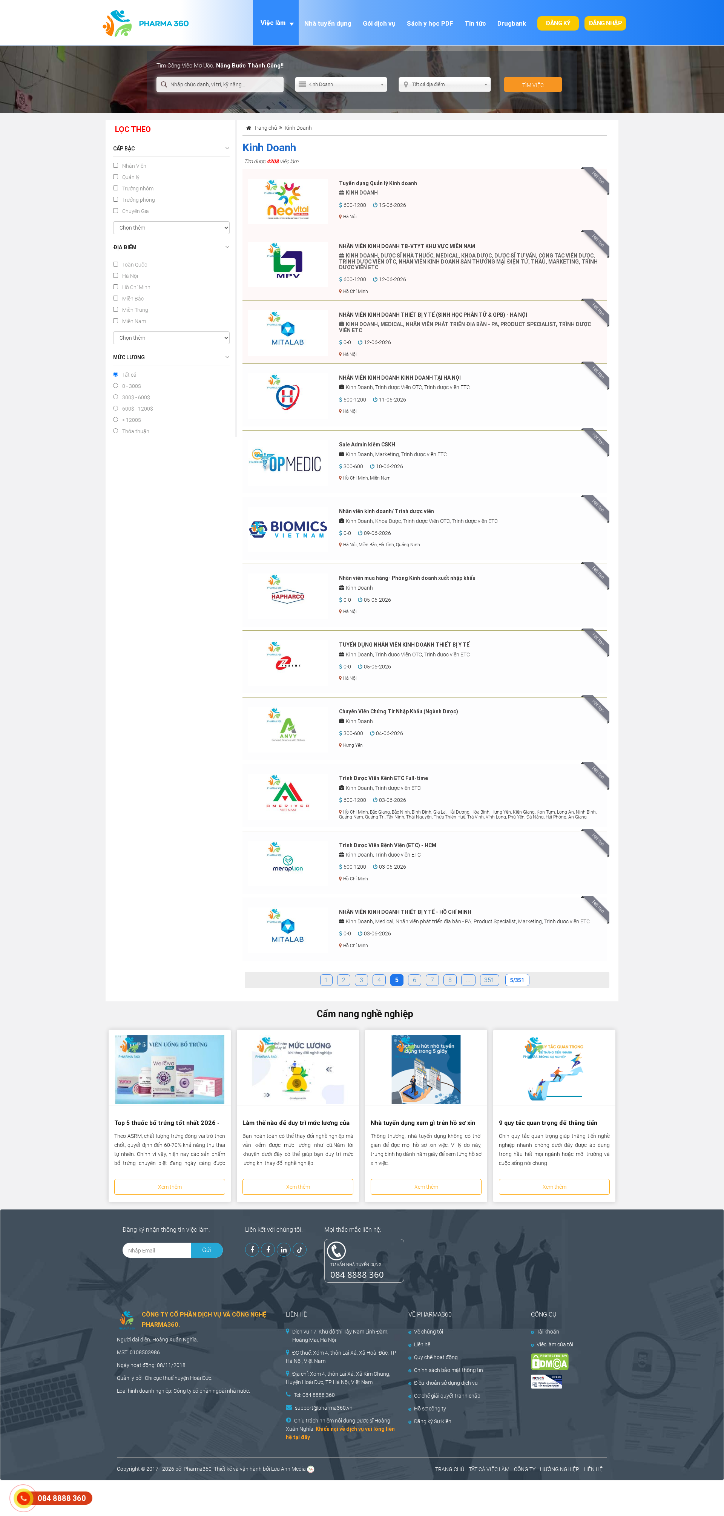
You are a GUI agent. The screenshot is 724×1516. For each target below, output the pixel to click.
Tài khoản (548, 1332)
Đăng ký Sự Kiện (432, 1421)
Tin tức (475, 23)
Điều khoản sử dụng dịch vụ (446, 1383)
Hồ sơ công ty (430, 1409)
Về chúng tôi (428, 1332)
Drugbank (511, 23)
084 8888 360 (357, 1274)
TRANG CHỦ (449, 1469)
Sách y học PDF (430, 23)
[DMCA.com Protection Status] (562, 1361)
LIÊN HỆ (593, 1469)
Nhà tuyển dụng (327, 23)
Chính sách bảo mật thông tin (448, 1370)
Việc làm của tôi (555, 1344)
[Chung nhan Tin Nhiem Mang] (562, 1382)
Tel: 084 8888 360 (314, 1395)
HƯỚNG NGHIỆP (559, 1469)
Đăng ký (558, 23)
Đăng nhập (605, 23)
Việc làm (273, 22)
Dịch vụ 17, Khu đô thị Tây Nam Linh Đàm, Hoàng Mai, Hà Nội (340, 1336)
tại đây (301, 1437)
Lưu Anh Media (288, 1469)
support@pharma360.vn (324, 1408)
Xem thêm (170, 1187)
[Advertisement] (137, 1497)
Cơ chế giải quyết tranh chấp (447, 1396)
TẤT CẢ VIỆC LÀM (489, 1469)
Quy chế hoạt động (436, 1357)
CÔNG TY (524, 1469)
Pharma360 (198, 1469)
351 (489, 980)
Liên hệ (422, 1344)
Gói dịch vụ (379, 23)
